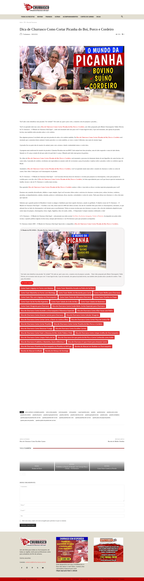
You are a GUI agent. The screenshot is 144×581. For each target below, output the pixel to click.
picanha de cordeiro (25, 415)
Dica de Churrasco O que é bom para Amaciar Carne (87, 342)
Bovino (40, 17)
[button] (122, 17)
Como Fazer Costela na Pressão (107, 468)
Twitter (94, 216)
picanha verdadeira (114, 415)
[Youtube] (43, 568)
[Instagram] (27, 568)
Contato (122, 579)
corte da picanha (63, 412)
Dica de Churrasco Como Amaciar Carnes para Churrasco (42, 315)
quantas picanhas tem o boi (66, 417)
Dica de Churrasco (32, 22)
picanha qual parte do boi (91, 415)
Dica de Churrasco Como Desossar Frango (36, 328)
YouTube (75, 216)
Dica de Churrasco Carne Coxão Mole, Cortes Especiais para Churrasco (78, 306)
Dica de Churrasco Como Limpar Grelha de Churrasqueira (97, 333)
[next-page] (24, 474)
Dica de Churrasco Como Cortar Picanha (36, 324)
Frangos (49, 17)
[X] (37, 568)
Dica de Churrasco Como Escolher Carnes (70, 328)
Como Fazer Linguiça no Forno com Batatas (37, 288)
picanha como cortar (112, 412)
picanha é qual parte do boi (51, 415)
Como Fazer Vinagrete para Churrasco (35, 306)
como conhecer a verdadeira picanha (34, 412)
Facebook (82, 216)
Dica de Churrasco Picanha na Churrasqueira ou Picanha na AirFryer (46, 346)
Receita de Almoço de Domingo (56, 351)
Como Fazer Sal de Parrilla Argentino (34, 302)
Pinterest (100, 216)
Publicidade (75, 579)
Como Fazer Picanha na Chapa (105, 297)
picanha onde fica (64, 415)
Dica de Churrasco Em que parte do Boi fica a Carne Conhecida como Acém (85, 337)
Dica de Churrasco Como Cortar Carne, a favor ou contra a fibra (44, 319)
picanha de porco (37, 415)
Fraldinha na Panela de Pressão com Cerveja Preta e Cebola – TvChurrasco (72, 467)
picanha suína (103, 415)
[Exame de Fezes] (37, 461)
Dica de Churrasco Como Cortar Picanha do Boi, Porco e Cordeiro (62, 127)
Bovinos (71, 464)
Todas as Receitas (28, 17)
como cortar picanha (51, 412)
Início (21, 22)
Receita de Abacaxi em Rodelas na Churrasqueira (93, 346)
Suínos (57, 17)
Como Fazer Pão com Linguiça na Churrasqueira (39, 297)
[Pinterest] (32, 568)
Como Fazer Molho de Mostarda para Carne (75, 293)
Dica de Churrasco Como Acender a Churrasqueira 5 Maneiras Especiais (47, 311)
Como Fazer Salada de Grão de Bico (64, 302)
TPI (24, 22)
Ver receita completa (27, 283)
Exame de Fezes (37, 468)
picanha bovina (101, 412)
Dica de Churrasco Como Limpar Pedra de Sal (38, 337)
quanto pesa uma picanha (27, 420)
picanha (93, 412)
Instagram (89, 216)
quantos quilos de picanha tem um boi (46, 420)
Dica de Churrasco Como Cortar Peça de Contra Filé (90, 319)
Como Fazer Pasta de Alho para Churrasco (75, 297)
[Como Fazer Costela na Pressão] (107, 461)
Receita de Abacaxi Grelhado (31, 351)
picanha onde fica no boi (77, 415)
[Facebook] (22, 568)
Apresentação (84, 579)
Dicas (98, 17)
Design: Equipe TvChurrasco (110, 579)
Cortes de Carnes (87, 17)
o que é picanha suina (83, 412)
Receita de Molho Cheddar (116, 441)
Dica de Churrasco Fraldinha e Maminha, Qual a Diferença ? (43, 342)
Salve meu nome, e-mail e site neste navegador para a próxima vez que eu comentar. (44, 520)
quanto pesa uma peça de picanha (101, 417)
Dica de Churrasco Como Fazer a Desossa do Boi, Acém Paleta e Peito (46, 333)
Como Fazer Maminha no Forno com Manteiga (38, 293)
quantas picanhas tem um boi (83, 417)
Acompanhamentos (70, 17)
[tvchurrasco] (21, 34)
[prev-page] (21, 474)
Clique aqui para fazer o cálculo (66, 571)
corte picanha (72, 412)
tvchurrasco (26, 34)
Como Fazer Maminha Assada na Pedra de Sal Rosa (75, 288)
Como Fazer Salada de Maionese (93, 302)
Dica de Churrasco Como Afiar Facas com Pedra (95, 311)
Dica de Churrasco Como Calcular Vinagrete (83, 315)
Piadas (37, 466)
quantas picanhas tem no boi (49, 417)
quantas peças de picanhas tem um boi (30, 417)
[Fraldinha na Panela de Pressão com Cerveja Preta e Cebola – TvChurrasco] (72, 461)
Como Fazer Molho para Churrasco (107, 293)
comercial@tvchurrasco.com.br (36, 562)
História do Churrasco (95, 579)
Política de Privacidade (65, 579)
